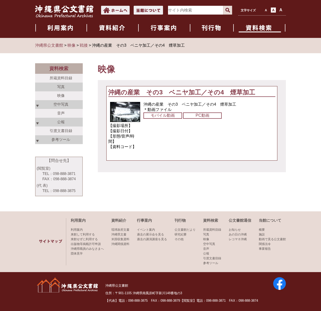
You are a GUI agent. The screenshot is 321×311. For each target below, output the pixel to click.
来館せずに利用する (84, 239)
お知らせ (235, 229)
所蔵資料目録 (61, 78)
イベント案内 (146, 229)
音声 (61, 113)
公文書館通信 (240, 220)
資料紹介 (118, 220)
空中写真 (209, 244)
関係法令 (265, 244)
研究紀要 (181, 234)
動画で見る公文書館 (272, 239)
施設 (262, 234)
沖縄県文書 (118, 234)
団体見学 (77, 253)
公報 (206, 253)
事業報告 (265, 249)
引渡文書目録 (61, 131)
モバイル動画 (163, 115)
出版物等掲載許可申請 (86, 244)
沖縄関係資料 (120, 244)
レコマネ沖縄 (238, 239)
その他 (179, 239)
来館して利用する (83, 234)
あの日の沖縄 (238, 234)
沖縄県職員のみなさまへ (87, 249)
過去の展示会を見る (150, 234)
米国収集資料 (120, 239)
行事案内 (144, 220)
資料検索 (210, 220)
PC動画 (202, 115)
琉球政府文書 (120, 229)
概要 (262, 229)
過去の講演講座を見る (152, 239)
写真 (61, 87)
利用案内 (78, 220)
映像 (61, 95)
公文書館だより (185, 229)
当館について (270, 220)
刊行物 (180, 220)
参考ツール (210, 263)
